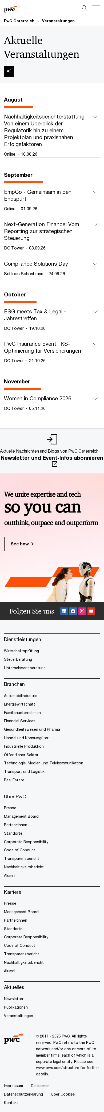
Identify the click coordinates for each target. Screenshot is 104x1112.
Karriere (12, 892)
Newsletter (13, 998)
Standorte (13, 833)
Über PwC (15, 796)
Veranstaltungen (58, 21)
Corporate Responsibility (26, 841)
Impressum (13, 1085)
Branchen (14, 684)
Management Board (21, 816)
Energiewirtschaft (19, 704)
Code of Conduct (19, 850)
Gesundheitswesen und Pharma (32, 729)
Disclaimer (40, 1085)
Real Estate (14, 780)
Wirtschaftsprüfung (21, 651)
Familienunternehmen (22, 712)
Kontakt (11, 1102)
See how (20, 543)
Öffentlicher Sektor (21, 754)
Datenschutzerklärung (23, 1094)
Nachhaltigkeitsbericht (24, 867)
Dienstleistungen (22, 639)
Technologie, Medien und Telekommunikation (43, 763)
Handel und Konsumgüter (26, 738)
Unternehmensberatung (25, 668)
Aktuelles (14, 987)
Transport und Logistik (24, 771)
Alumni (9, 875)
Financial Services (19, 721)
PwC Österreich (19, 21)
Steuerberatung (18, 659)
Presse (10, 807)
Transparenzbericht (21, 858)
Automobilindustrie (20, 695)
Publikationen (16, 1007)
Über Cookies (63, 1094)
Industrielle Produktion (24, 746)
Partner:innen (15, 824)
